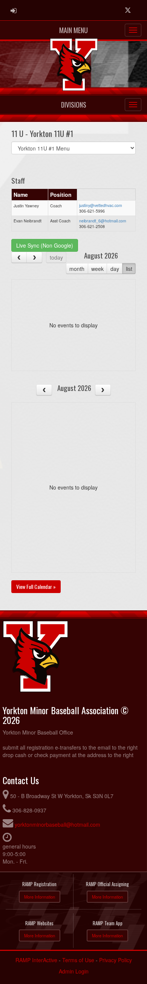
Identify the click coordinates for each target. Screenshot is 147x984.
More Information (39, 897)
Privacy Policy (115, 960)
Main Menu (73, 30)
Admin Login (74, 971)
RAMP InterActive (36, 960)
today (56, 257)
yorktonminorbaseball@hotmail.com (57, 824)
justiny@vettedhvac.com (100, 205)
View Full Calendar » (36, 586)
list (129, 268)
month (76, 268)
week (97, 268)
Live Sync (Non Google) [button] (44, 245)
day (114, 268)
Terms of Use (78, 960)
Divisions (73, 105)
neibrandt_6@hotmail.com (102, 221)
